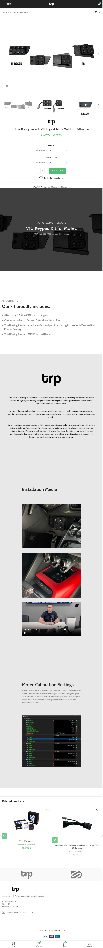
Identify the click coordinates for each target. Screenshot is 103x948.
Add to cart (57, 171)
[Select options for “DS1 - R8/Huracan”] (4, 836)
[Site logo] (51, 4)
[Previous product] (93, 12)
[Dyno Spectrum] (76, 874)
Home (4, 12)
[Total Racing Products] (27, 874)
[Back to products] (96, 12)
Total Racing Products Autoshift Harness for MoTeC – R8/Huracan (76, 846)
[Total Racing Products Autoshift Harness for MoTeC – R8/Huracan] (76, 824)
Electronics (23, 12)
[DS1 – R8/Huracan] (26, 822)
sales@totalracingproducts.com (20, 912)
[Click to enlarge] (7, 86)
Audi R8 (13, 12)
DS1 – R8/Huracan (26, 841)
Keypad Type (51, 157)
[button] (4, 54)
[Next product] (99, 12)
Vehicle (51, 145)
